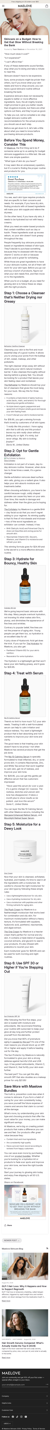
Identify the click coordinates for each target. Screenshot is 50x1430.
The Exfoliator (11, 509)
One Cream (8, 873)
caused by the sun (21, 1042)
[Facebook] (13, 1417)
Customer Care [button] (7, 1410)
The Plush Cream (12, 909)
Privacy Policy (27, 1429)
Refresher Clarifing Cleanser (14, 346)
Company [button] (5, 1396)
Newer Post (12, 1240)
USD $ (6, 1423)
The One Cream (11, 931)
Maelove (11, 148)
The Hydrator (33, 643)
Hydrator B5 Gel (10, 608)
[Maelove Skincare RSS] (47, 1248)
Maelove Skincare (10, 1429)
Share (9, 1225)
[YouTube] (26, 1417)
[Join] (46, 1384)
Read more (6, 1301)
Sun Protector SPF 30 (12, 1016)
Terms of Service (39, 1429)
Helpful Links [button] (6, 1403)
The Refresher (11, 385)
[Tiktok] (17, 1417)
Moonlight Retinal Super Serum (19, 818)
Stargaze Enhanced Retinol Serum (20, 815)
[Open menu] (5, 5)
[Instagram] (21, 1417)
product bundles (23, 1156)
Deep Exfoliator (9, 461)
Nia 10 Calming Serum (12, 718)
